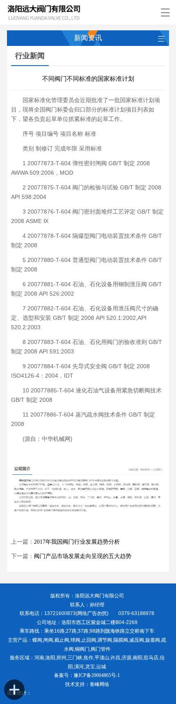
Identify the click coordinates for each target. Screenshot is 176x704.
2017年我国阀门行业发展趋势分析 (77, 542)
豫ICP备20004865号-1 (97, 675)
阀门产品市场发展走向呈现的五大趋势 (82, 556)
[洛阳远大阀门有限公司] (80, 12)
